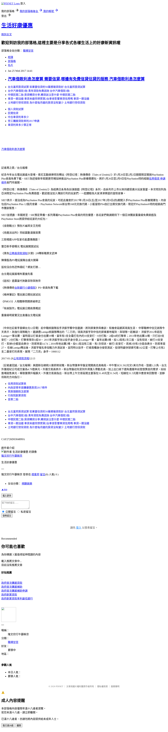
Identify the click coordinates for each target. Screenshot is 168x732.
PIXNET (59, 686)
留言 (42, 474)
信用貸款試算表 (17, 383)
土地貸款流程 (21, 358)
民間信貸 (13, 113)
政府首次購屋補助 (11, 586)
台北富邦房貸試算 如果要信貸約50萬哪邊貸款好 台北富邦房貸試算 (46, 87)
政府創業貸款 (9, 594)
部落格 (12, 61)
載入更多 (7, 495)
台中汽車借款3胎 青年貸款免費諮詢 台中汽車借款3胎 (39, 90)
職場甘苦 (28, 50)
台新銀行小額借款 (24, 287)
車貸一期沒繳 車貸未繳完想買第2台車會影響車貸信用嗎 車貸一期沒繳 (48, 98)
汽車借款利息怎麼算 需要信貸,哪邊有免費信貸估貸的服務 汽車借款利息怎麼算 (76, 79)
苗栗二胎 (13, 399)
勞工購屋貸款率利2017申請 (23, 121)
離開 (19, 725)
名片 (10, 65)
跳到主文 (6, 34)
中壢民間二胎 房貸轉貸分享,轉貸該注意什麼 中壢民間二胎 (41, 94)
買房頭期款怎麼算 (18, 391)
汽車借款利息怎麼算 (13, 149)
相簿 (10, 57)
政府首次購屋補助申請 (14, 590)
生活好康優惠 (17, 25)
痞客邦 (35, 474)
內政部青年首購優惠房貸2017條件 (27, 387)
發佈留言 (7, 515)
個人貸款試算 (16, 109)
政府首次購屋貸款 (11, 582)
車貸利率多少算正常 (20, 125)
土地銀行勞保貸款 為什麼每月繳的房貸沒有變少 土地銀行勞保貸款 (46, 102)
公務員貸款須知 (18, 253)
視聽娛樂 (27, 483)
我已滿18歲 (8, 725)
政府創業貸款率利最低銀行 (17, 598)
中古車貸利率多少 (18, 117)
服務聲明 (115, 686)
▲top (4, 489)
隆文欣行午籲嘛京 (11, 455)
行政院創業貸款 (17, 395)
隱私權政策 (102, 686)
